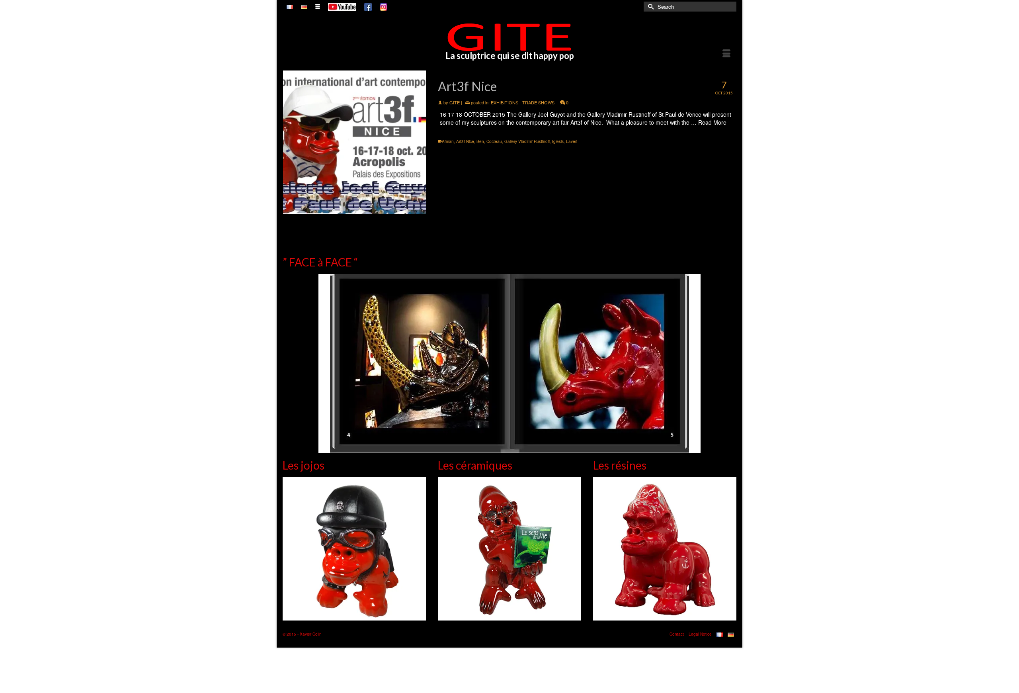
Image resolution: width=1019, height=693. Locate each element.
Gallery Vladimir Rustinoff (527, 141)
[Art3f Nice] (354, 141)
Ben (480, 141)
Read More (712, 122)
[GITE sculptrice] (509, 37)
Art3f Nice (465, 141)
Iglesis (558, 141)
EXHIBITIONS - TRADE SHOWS (522, 102)
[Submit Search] (650, 7)
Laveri (571, 141)
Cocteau (494, 141)
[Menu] (726, 54)
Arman (448, 141)
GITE (454, 102)
